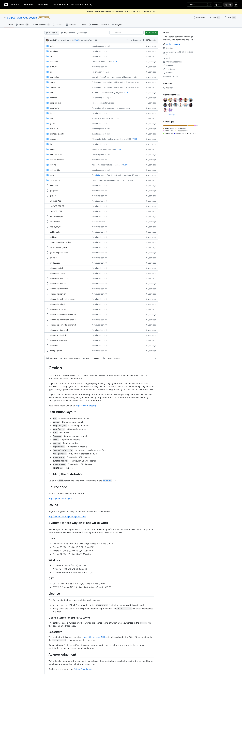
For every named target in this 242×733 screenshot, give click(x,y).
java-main (54, 129)
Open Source (59, 4)
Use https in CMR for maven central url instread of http (114, 77)
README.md (55, 221)
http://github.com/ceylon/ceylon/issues (67, 516)
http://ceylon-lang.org (85, 405)
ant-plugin (54, 51)
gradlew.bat (55, 263)
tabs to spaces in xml (101, 46)
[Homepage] (6, 5)
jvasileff (53, 40)
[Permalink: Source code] (47, 487)
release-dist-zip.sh (57, 304)
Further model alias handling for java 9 (108, 92)
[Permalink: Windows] (47, 560)
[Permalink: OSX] (47, 578)
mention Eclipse (98, 221)
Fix (93, 175)
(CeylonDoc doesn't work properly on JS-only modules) (123, 175)
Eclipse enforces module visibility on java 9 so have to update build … (120, 82)
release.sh (54, 345)
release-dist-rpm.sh (58, 294)
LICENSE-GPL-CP (57, 206)
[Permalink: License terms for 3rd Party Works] (47, 617)
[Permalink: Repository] (47, 632)
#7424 (97, 175)
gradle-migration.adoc (59, 252)
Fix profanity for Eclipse (101, 72)
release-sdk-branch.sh (59, 330)
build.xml (53, 237)
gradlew (53, 258)
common (53, 98)
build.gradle (55, 232)
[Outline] (155, 358)
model (52, 149)
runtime (53, 165)
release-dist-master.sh (59, 289)
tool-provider (55, 170)
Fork (216, 17)
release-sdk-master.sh (59, 340)
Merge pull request (65, 40)
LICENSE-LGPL (56, 211)
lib (51, 144)
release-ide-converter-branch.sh (63, 320)
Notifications (200, 17)
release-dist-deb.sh (58, 283)
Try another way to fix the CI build (106, 118)
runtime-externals (57, 160)
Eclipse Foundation (82, 669)
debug (52, 113)
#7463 (76, 40)
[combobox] (127, 33)
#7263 (115, 61)
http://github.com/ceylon (60, 498)
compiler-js (54, 108)
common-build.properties (60, 242)
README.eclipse (56, 216)
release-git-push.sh (58, 309)
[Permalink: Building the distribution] (47, 474)
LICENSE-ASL (55, 201)
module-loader (56, 154)
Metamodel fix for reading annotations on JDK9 (111, 139)
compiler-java (55, 103)
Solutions (29, 4)
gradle (52, 123)
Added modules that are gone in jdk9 (107, 165)
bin (51, 56)
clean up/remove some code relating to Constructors (113, 180)
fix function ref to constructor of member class (111, 108)
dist (51, 118)
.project (53, 196)
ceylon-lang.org (173, 44)
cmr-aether (54, 77)
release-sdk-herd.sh (58, 335)
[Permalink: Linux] (47, 538)
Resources (43, 4)
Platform (15, 4)
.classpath (54, 185)
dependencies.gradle (58, 247)
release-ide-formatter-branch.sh (63, 325)
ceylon (33, 17)
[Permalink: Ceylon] (47, 368)
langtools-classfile (57, 134)
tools (52, 175)
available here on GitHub (95, 637)
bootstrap (54, 61)
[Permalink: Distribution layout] (47, 412)
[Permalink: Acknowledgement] (47, 654)
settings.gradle (56, 351)
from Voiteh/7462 (86, 40)
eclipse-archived (17, 17)
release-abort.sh (56, 268)
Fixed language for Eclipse (103, 103)
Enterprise (75, 4)
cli (51, 72)
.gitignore (54, 191)
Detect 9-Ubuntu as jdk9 (102, 61)
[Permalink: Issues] (47, 505)
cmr (51, 92)
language (53, 139)
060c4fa (129, 40)
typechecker (55, 180)
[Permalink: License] (47, 593)
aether (52, 46)
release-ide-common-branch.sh (63, 314)
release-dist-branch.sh (59, 278)
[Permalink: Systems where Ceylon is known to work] (47, 523)
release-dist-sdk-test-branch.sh (63, 299)
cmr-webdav (55, 87)
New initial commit (99, 51)
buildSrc (53, 67)
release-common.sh (58, 273)
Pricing (88, 4)
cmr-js (52, 82)
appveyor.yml (55, 227)
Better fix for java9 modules (103, 149)
